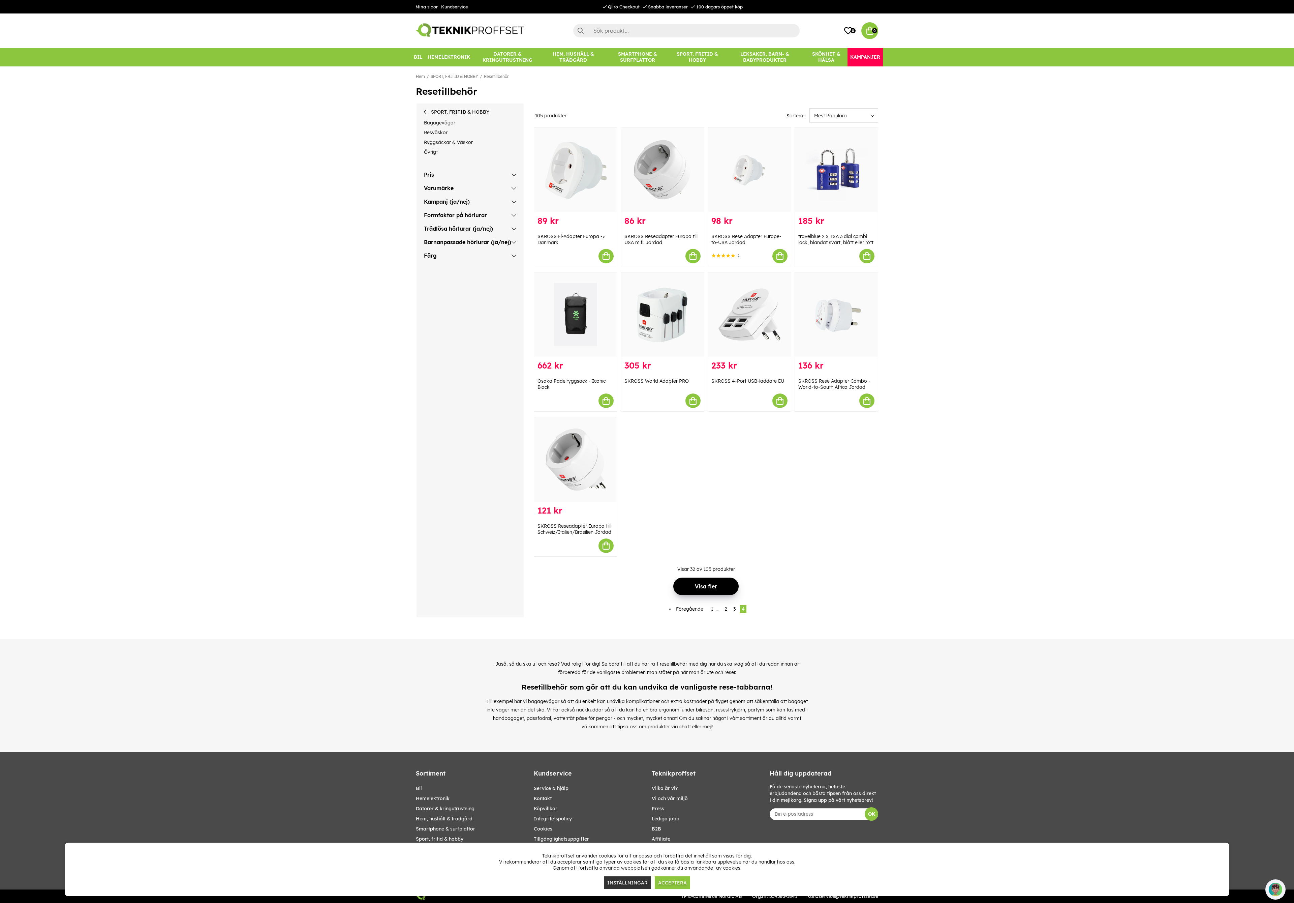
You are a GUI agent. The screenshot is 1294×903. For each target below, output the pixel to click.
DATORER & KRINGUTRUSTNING (445, 809)
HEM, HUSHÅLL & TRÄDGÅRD (444, 819)
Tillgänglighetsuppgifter (561, 839)
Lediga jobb (665, 819)
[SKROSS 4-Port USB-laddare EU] (749, 314)
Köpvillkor (545, 809)
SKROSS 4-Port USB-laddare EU (747, 381)
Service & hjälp (551, 788)
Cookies (543, 829)
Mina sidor (426, 6)
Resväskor (436, 132)
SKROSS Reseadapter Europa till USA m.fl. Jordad (661, 239)
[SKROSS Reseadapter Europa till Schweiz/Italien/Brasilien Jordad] (575, 459)
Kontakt (543, 798)
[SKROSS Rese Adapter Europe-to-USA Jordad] (749, 169)
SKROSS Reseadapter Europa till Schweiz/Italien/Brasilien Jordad (574, 529)
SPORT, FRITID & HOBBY (454, 76)
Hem (420, 76)
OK (871, 814)
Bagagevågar (439, 123)
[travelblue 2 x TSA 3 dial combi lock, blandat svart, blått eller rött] (836, 169)
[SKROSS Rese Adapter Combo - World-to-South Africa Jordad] (836, 314)
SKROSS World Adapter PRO (656, 381)
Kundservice (454, 6)
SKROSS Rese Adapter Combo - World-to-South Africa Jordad (834, 384)
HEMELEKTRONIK (433, 798)
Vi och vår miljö (670, 798)
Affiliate (661, 839)
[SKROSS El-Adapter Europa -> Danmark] (575, 169)
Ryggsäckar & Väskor (448, 142)
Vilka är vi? (665, 788)
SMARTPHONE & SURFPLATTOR (445, 829)
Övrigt (431, 152)
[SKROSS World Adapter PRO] (662, 314)
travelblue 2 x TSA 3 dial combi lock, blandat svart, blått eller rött (835, 239)
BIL (419, 788)
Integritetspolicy (553, 819)
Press (658, 809)
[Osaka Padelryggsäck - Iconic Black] (575, 314)
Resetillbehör (496, 76)
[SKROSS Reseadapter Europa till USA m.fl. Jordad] (662, 169)
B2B (656, 829)
